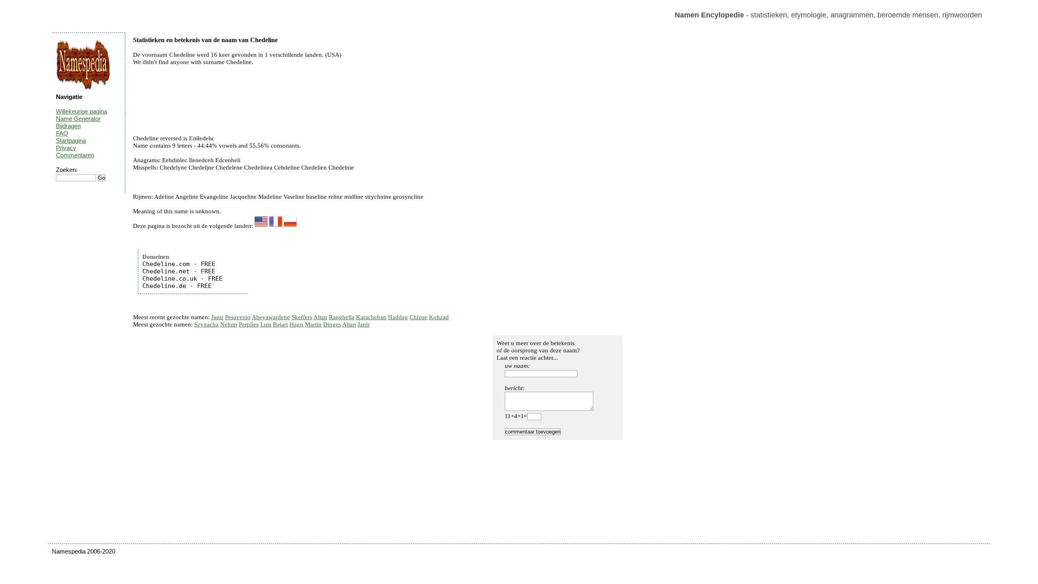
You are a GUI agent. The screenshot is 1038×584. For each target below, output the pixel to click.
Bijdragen (68, 125)
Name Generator (78, 118)
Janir (217, 317)
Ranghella (341, 317)
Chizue (418, 317)
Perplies (249, 324)
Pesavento (238, 317)
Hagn (296, 324)
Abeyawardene (271, 317)
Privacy (66, 147)
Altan (320, 317)
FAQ (62, 133)
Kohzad (439, 317)
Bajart (280, 324)
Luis (265, 324)
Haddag (398, 317)
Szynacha (206, 324)
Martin (313, 324)
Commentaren (75, 155)
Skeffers (302, 317)
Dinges (332, 324)
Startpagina (71, 140)
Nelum (228, 324)
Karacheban (371, 317)
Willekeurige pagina (81, 111)
